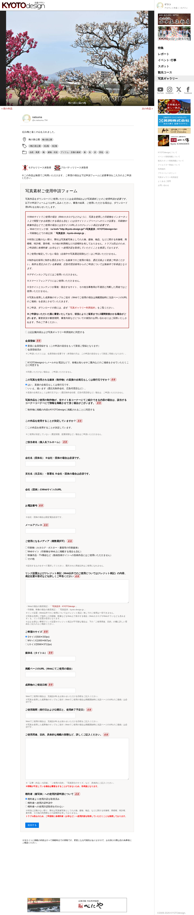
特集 (161, 47)
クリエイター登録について (169, 165)
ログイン (184, 8)
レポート (163, 54)
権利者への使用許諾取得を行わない (45, 806)
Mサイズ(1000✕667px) (39, 640)
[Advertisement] (77, 871)
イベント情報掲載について (169, 157)
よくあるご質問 (164, 181)
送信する (32, 825)
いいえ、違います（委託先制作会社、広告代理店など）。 (57, 388)
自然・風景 (34, 152)
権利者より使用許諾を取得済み (43, 799)
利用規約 (161, 169)
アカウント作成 (170, 8)
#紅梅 (54, 146)
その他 (31, 559)
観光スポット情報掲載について (171, 161)
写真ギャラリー (168, 78)
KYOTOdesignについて (167, 152)
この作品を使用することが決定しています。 (50, 427)
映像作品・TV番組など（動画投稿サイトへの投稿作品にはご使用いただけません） (69, 555)
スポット (163, 66)
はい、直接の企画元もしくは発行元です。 (49, 385)
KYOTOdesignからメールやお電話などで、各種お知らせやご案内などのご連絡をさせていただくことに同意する (77, 363)
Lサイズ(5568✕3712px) (39, 644)
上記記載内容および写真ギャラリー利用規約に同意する (56, 332)
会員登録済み (34, 349)
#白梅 (46, 146)
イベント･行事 (167, 60)
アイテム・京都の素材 (71, 152)
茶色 (101, 152)
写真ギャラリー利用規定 (168, 177)
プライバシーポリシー (167, 173)
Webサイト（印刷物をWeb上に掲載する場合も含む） (55, 551)
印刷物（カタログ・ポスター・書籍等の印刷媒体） (53, 547)
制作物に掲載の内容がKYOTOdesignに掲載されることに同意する (61, 409)
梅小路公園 (47, 139)
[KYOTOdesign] (23, 8)
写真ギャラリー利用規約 (82, 307)
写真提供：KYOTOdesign (63, 606)
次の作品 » (147, 108)
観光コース (165, 72)
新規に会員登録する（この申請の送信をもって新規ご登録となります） (63, 346)
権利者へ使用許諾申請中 (40, 803)
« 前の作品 (6, 108)
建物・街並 (53, 152)
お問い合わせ (163, 185)
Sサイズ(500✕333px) (38, 637)
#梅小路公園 (35, 146)
